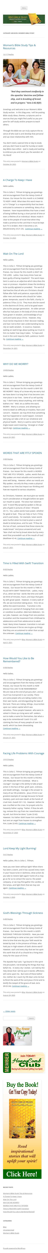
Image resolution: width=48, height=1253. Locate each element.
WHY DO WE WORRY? (15, 364)
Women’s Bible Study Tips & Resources (19, 46)
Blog (23, 235)
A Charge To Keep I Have (17, 180)
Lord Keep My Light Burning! (19, 848)
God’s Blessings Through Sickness (23, 913)
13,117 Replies (8, 54)
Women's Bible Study (30, 161)
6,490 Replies (8, 919)
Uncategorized (8, 1230)
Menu (24, 8)
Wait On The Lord (13, 253)
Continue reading (33, 229)
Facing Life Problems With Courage (23, 753)
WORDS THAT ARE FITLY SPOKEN (22, 453)
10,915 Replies (8, 759)
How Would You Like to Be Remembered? (18, 660)
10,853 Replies (8, 370)
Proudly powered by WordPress (14, 1248)
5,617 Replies (8, 854)
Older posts (9, 1011)
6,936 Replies (8, 667)
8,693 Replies (8, 569)
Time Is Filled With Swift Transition (23, 563)
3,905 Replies (8, 459)
